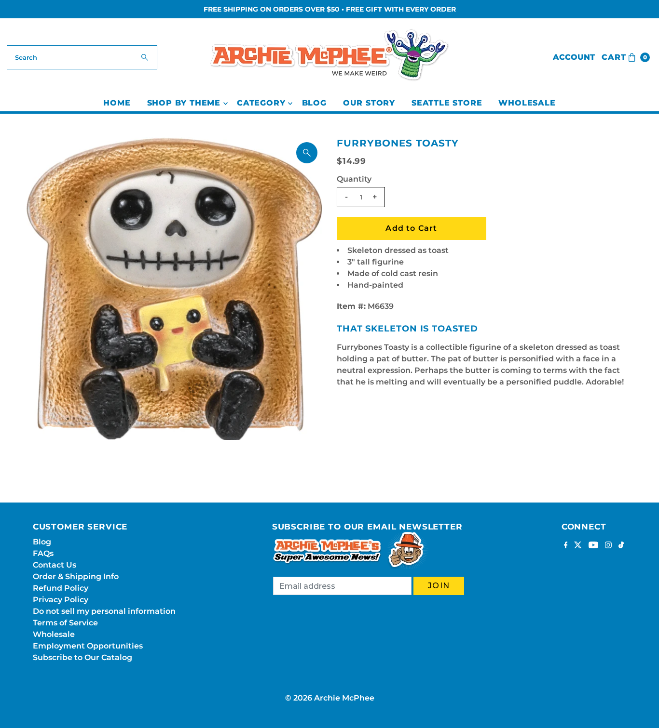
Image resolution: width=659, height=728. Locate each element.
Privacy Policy (60, 599)
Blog (314, 102)
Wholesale (526, 102)
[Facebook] (566, 546)
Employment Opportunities (88, 645)
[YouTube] (593, 546)
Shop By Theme (183, 102)
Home (116, 102)
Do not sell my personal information (104, 611)
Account (574, 57)
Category (261, 102)
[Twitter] (578, 546)
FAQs (43, 553)
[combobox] (82, 57)
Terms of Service (65, 622)
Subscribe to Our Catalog (82, 657)
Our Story (369, 102)
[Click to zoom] (306, 152)
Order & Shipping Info (76, 576)
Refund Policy (60, 588)
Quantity (354, 179)
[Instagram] (608, 546)
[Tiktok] (621, 546)
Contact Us (54, 564)
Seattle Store (447, 102)
